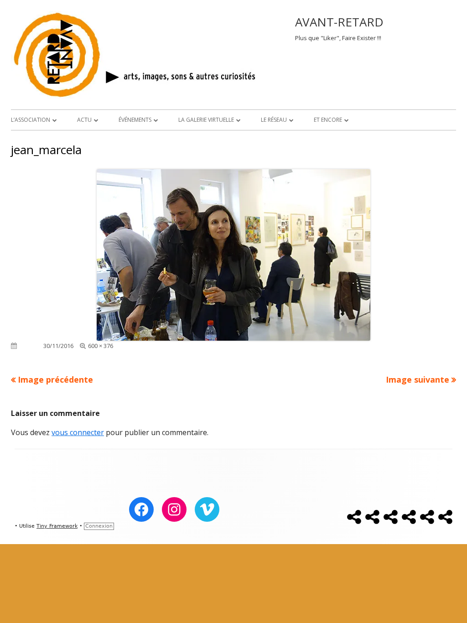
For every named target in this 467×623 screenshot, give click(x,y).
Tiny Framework (57, 526)
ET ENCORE (328, 120)
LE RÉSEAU (274, 120)
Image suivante (417, 379)
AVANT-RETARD (339, 22)
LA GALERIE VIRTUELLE (206, 120)
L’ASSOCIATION (30, 120)
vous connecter (78, 432)
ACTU (84, 120)
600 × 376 (100, 346)
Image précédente (55, 379)
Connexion (99, 526)
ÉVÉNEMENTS (135, 120)
